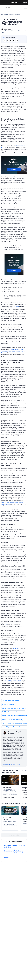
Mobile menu (2, 2)
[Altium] (14, 2)
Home (2, 13)
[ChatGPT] (4, 40)
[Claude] (11, 40)
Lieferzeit (6, 857)
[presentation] (25, 770)
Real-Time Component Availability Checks (13, 712)
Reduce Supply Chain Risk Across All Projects (14, 708)
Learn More (14, 169)
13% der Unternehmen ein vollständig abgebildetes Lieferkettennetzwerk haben (13, 351)
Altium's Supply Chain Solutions (10, 700)
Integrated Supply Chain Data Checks (12, 719)
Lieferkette (7, 7)
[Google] (14, 40)
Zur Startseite (15, 835)
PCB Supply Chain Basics (8, 704)
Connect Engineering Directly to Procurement (14, 726)
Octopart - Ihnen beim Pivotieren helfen (14, 853)
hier (5, 624)
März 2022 (16, 306)
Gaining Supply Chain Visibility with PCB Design (14, 715)
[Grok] (17, 40)
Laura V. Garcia (7, 29)
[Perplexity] (7, 40)
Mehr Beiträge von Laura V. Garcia (11, 764)
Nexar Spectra (16, 648)
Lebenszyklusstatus (9, 855)
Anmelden (24, 2)
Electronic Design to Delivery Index (12, 680)
